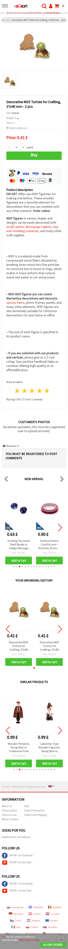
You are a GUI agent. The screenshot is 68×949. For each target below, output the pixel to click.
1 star (17, 390)
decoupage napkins (38, 227)
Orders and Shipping (35, 815)
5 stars (47, 390)
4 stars (39, 390)
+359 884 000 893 (52, 13)
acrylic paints (15, 227)
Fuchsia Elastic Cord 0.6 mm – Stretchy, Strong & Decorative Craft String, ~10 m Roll (49, 544)
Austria (37, 913)
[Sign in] (51, 6)
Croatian (54, 913)
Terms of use (9, 815)
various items (15, 302)
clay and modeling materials (32, 229)
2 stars (24, 390)
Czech (18, 920)
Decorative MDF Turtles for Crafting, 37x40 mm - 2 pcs (18, 646)
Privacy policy (9, 810)
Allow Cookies (53, 944)
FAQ (26, 806)
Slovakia (52, 927)
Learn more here (27, 939)
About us (7, 806)
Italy (18, 927)
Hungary (35, 920)
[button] (14, 566)
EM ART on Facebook (21, 855)
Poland (34, 927)
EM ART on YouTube (20, 862)
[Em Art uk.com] (18, 6)
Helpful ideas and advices (16, 837)
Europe (54, 920)
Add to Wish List (18, 128)
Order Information (34, 810)
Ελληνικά (38, 907)
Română (57, 907)
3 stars (32, 390)
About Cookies (10, 819)
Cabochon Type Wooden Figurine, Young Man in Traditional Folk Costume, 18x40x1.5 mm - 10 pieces (49, 747)
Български (17, 907)
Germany (18, 913)
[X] (3, 936)
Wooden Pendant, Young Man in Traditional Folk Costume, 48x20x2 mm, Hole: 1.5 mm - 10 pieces (18, 747)
